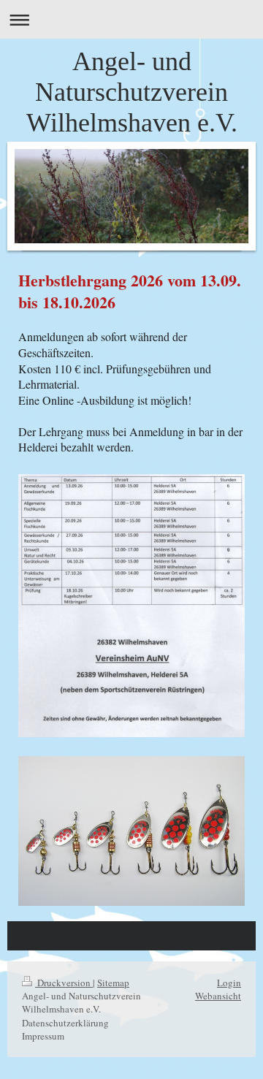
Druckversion (64, 982)
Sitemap (113, 982)
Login (229, 982)
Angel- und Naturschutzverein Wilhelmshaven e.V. (131, 92)
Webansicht (218, 995)
